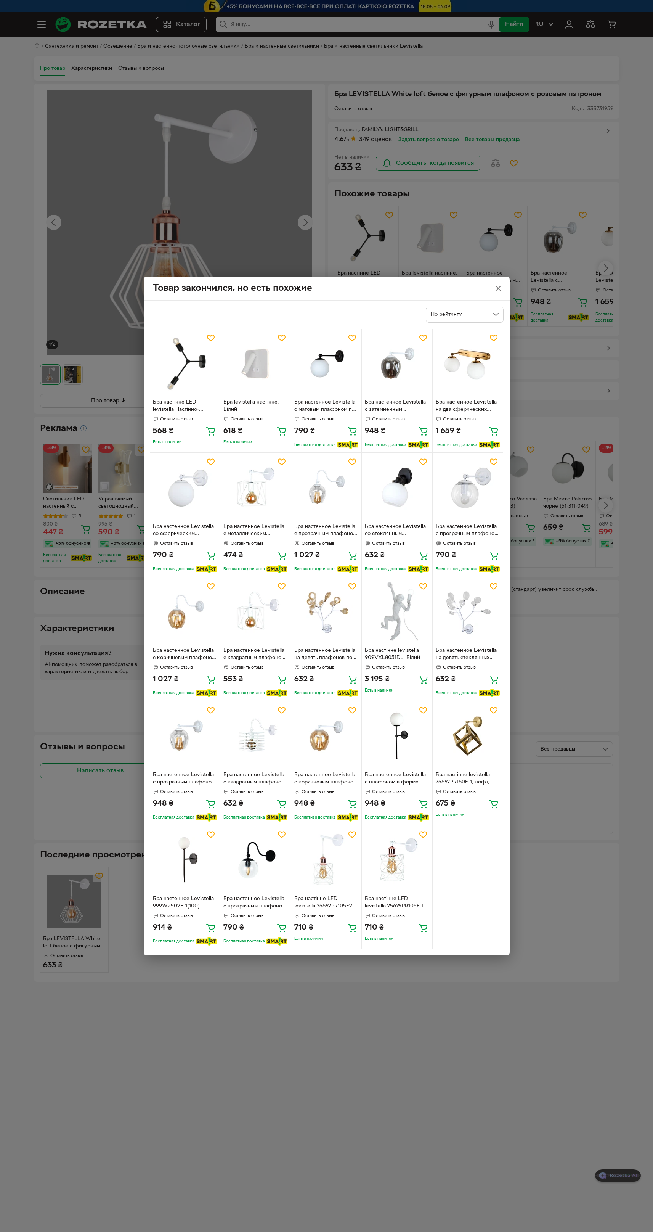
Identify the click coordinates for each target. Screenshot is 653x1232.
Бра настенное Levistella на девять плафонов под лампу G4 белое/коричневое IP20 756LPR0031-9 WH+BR (324, 655)
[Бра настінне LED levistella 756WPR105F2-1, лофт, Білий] (326, 860)
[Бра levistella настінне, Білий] (255, 364)
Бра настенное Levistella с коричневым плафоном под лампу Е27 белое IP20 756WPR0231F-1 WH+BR (325, 779)
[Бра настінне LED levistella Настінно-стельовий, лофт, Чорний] (185, 364)
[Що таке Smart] (347, 444)
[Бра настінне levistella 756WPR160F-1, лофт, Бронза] (468, 736)
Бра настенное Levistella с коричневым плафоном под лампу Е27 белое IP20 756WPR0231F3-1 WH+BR (184, 655)
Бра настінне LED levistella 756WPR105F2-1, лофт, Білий (326, 903)
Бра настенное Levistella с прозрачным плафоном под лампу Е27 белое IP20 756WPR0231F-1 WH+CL (184, 779)
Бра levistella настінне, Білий (251, 406)
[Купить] (211, 431)
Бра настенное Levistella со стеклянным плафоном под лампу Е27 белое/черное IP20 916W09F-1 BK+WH (397, 531)
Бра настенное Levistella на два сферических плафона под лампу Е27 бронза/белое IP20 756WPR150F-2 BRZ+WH (466, 406)
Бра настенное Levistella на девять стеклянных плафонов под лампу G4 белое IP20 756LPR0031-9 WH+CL (466, 655)
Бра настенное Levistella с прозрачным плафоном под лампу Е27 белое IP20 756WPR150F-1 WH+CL (467, 531)
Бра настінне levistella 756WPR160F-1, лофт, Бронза (463, 779)
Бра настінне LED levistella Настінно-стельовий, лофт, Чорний (184, 406)
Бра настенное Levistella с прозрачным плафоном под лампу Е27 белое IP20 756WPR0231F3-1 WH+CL (325, 531)
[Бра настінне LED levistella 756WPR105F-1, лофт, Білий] (397, 860)
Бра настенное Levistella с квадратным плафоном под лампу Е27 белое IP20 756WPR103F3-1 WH (254, 655)
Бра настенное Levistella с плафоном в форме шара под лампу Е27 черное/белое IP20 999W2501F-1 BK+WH (395, 779)
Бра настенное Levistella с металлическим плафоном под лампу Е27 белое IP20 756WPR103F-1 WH (255, 531)
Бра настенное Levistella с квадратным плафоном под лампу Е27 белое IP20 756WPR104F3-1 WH (254, 779)
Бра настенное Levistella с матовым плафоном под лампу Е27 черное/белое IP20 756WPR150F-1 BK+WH (326, 406)
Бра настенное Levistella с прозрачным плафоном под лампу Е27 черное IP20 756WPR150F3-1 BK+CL (254, 903)
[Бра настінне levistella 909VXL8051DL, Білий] (397, 612)
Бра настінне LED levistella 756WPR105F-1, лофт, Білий (395, 903)
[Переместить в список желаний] (211, 338)
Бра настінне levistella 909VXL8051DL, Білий (392, 654)
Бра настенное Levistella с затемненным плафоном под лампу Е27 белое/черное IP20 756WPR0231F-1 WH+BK (397, 406)
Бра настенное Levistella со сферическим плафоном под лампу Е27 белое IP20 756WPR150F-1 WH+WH (185, 531)
